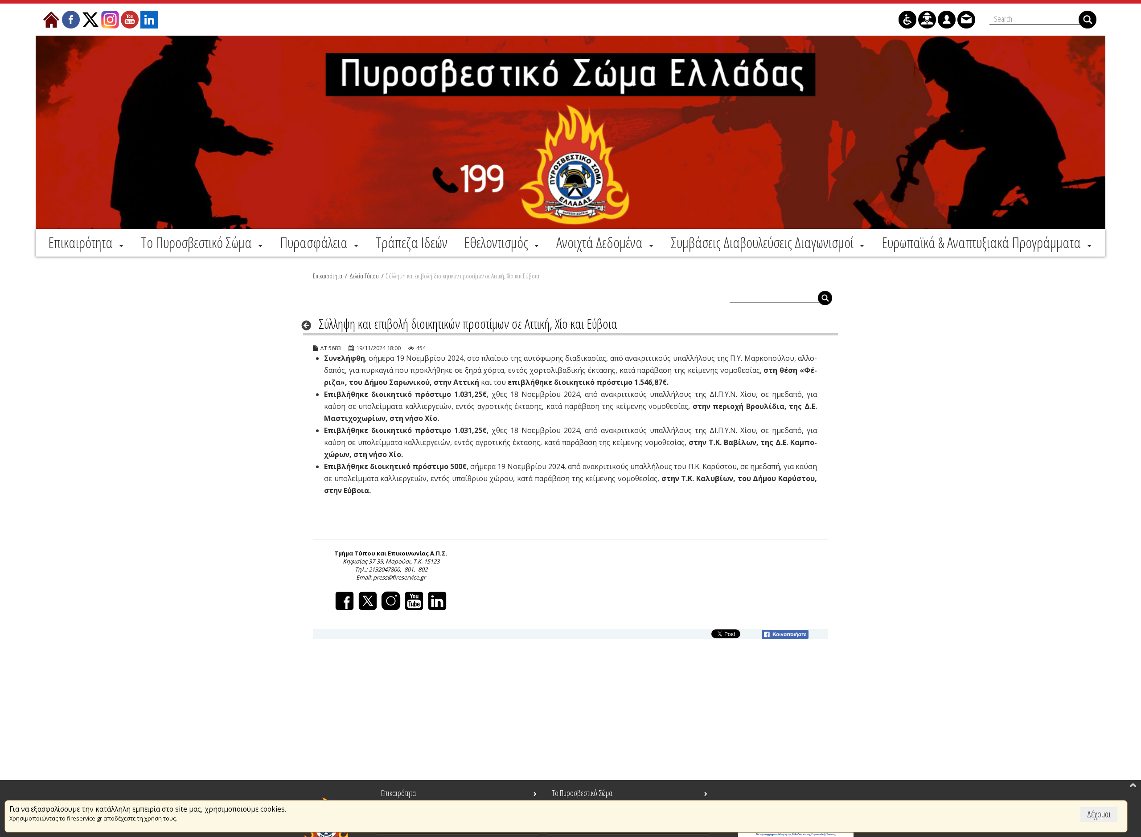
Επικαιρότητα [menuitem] (398, 793)
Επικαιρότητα (327, 275)
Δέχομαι (1099, 814)
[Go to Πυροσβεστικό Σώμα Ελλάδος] (570, 132)
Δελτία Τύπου (364, 275)
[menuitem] (86, 242)
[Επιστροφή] (309, 325)
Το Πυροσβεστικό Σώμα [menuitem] (582, 793)
